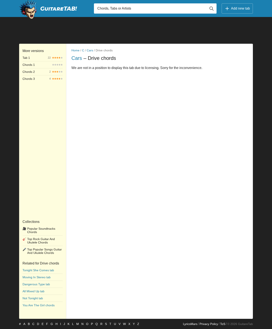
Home (75, 50)
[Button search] (211, 8)
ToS (222, 324)
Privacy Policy (209, 324)
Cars (90, 50)
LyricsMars (190, 324)
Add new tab (240, 8)
